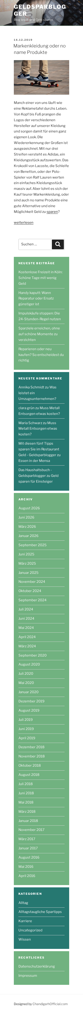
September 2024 (32, 600)
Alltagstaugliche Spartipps (40, 912)
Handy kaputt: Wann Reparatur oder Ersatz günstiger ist (36, 298)
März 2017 (26, 839)
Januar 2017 (28, 848)
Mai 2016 (25, 867)
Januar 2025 (28, 573)
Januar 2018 (28, 821)
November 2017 (31, 830)
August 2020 (29, 664)
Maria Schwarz (30, 423)
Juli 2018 (25, 784)
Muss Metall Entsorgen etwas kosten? (37, 429)
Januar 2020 (28, 692)
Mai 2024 (26, 628)
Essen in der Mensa (34, 461)
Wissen (24, 939)
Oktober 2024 (29, 591)
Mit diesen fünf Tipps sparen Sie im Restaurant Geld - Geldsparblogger (38, 449)
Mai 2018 (25, 802)
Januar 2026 (28, 536)
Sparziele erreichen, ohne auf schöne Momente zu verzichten (39, 334)
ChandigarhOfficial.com (50, 1004)
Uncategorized (30, 930)
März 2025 (27, 563)
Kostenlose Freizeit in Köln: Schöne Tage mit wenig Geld (40, 278)
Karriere (25, 921)
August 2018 (28, 775)
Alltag (23, 903)
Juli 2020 (25, 674)
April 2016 (26, 876)
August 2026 (29, 508)
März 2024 (27, 646)
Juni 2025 (26, 554)
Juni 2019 (26, 729)
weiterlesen (23, 222)
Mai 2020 (26, 683)
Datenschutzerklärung (36, 966)
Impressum (27, 976)
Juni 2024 (26, 618)
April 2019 (26, 738)
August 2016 (28, 857)
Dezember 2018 (31, 747)
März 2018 (27, 812)
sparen (52, 212)
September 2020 (32, 655)
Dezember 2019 (31, 701)
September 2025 (32, 545)
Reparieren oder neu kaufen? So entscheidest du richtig (41, 355)
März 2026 (27, 527)
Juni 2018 (26, 793)
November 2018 (31, 756)
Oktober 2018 (29, 765)
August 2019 (28, 710)
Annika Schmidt (31, 387)
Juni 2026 (26, 517)
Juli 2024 (25, 609)
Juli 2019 (25, 720)
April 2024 (27, 637)
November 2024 (31, 582)
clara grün (26, 408)
